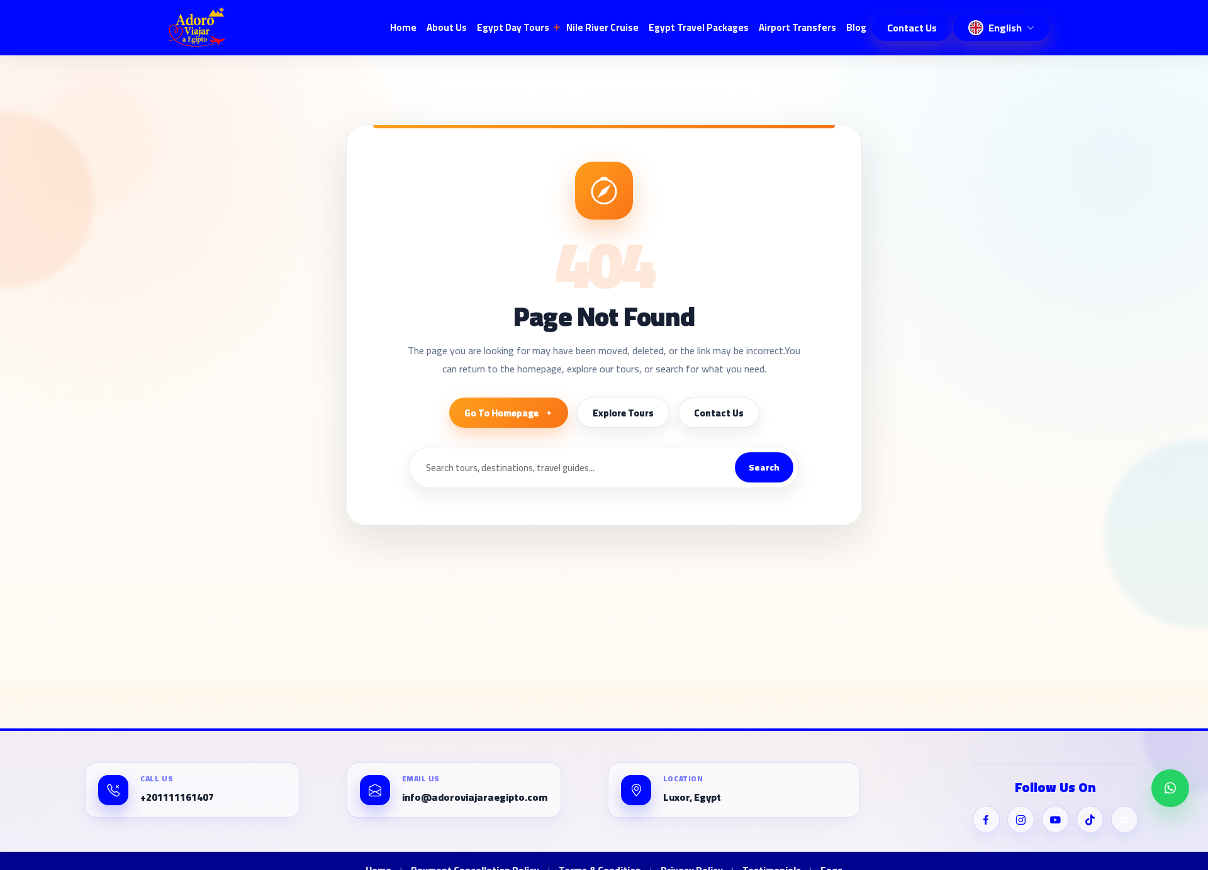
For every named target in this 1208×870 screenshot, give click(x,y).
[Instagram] (1020, 819)
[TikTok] (1090, 819)
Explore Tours (623, 413)
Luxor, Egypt (692, 798)
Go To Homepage (501, 413)
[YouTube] (1055, 819)
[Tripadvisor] (1124, 819)
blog (856, 27)
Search (764, 467)
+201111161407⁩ (177, 798)
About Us (447, 27)
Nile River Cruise (602, 27)
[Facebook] (986, 819)
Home (403, 27)
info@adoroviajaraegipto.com (474, 798)
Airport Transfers (797, 27)
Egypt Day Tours (513, 27)
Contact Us (912, 27)
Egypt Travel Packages (699, 27)
